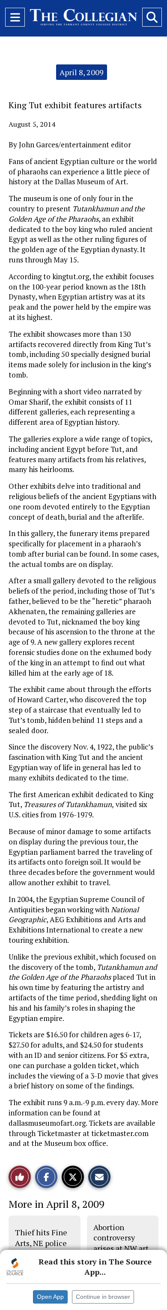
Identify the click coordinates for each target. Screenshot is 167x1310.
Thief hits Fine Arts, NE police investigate (41, 1242)
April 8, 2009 (82, 72)
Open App (50, 1296)
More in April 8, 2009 (56, 1204)
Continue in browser (103, 1296)
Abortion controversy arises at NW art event (121, 1243)
